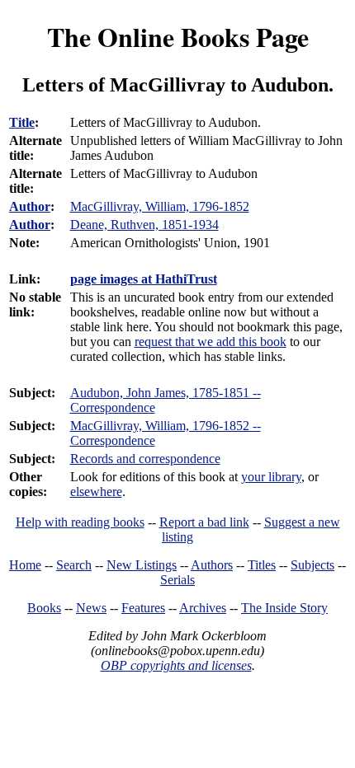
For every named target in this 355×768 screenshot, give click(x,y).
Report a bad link (204, 522)
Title (22, 122)
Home (25, 565)
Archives (202, 608)
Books (44, 608)
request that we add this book (210, 342)
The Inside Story (284, 608)
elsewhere (96, 492)
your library (271, 477)
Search (74, 565)
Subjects (312, 565)
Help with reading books (80, 522)
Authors (212, 565)
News (91, 608)
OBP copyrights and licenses (176, 665)
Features (143, 608)
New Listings (141, 565)
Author (29, 206)
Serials (177, 580)
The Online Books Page (178, 36)
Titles (262, 565)
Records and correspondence (145, 459)
